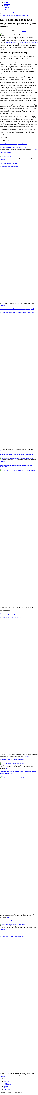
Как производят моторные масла (11, 614)
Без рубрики (7, 1081)
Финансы (7, 4)
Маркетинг (7, 7)
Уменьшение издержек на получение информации (16, 454)
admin (24, 31)
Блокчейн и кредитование (8, 163)
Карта (5, 9)
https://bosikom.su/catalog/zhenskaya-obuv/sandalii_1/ (22, 42)
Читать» (34, 149)
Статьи (6, 1088)
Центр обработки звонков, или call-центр (13, 144)
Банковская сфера (6, 152)
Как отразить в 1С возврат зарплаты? (13, 921)
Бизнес (6, 2)
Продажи (7, 5)
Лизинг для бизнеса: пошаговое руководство (15, 15)
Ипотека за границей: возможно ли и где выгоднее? (17, 309)
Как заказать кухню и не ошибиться (12, 933)
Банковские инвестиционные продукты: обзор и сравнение (18, 12)
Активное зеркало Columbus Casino (12, 759)
